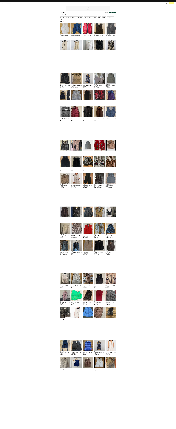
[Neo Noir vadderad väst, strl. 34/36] (111, 78)
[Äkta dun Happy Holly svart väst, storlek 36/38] (65, 312)
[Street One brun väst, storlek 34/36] (111, 161)
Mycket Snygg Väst (86, 252)
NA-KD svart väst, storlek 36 (98, 252)
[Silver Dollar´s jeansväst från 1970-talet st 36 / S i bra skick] (111, 111)
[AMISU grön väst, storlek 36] (76, 295)
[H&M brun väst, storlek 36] (65, 212)
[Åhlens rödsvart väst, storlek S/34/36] (99, 95)
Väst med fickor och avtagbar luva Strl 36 (76, 85)
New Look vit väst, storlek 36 (98, 369)
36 (60, 21)
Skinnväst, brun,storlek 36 (109, 252)
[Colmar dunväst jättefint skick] (88, 345)
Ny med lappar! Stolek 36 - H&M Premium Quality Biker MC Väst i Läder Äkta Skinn (76, 319)
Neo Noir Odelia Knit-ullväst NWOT (88, 152)
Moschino (63, 351)
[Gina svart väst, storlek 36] (111, 212)
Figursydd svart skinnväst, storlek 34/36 (65, 85)
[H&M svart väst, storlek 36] (65, 245)
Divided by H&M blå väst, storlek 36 (99, 235)
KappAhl (85, 184)
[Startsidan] (8, 3)
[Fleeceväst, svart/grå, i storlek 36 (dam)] (88, 95)
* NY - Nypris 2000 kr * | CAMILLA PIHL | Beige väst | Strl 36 (111, 352)
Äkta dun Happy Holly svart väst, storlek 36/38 (65, 319)
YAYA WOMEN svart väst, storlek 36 (76, 352)
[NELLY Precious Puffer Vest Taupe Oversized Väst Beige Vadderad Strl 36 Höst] (76, 178)
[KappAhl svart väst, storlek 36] (88, 178)
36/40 (60, 351)
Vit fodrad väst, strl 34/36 (64, 285)
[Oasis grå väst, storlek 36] (99, 78)
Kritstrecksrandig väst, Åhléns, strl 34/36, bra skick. (76, 252)
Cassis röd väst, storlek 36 (98, 302)
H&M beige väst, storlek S (64, 185)
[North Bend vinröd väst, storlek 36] (111, 95)
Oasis (96, 84)
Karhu (62, 301)
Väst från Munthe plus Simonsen (64, 152)
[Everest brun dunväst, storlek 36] (99, 111)
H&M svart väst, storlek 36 (64, 252)
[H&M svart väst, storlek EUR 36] (88, 161)
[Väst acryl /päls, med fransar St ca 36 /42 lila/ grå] (76, 145)
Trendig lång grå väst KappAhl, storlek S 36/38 (64, 118)
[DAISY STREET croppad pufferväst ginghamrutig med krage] (76, 228)
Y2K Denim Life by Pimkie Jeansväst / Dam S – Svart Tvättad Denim (111, 319)
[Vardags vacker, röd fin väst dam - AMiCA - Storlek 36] (88, 228)
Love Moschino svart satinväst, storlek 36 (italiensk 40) (64, 352)
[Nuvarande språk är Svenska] (150, 3)
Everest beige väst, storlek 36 (64, 369)
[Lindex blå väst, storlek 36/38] (88, 312)
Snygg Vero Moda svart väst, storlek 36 (110, 35)
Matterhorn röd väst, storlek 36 (87, 35)
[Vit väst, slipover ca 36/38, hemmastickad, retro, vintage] (65, 28)
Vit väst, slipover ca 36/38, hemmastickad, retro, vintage (64, 35)
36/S (60, 184)
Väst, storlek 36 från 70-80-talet (76, 118)
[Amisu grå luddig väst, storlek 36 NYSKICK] (76, 278)
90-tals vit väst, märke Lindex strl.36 (75, 102)
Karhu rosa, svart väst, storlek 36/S (65, 302)
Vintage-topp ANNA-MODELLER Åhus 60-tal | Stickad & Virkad (110, 285)
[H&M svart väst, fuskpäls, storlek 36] (65, 161)
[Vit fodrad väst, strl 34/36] (65, 278)
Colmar (86, 351)
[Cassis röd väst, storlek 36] (99, 295)
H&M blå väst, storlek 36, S (75, 369)
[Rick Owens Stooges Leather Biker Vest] (88, 362)
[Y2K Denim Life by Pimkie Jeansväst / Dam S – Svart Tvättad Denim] (111, 312)
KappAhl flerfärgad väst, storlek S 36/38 (99, 168)
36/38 (60, 34)
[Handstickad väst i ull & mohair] (99, 312)
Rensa (64, 21)
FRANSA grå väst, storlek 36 (98, 35)
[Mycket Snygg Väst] (88, 245)
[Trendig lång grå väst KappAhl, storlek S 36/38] (65, 111)
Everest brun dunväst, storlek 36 (99, 118)
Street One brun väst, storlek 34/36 (110, 168)
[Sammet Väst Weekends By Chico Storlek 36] (111, 45)
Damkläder (63, 14)
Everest (62, 368)
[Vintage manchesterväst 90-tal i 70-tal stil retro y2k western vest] (111, 145)
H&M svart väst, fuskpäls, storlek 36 (65, 168)
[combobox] (79, 3)
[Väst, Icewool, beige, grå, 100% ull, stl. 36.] (76, 45)
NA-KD (108, 234)
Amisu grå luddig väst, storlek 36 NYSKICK (76, 285)
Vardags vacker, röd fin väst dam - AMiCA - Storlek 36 (88, 235)
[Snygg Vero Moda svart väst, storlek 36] (111, 28)
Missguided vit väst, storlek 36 (64, 235)
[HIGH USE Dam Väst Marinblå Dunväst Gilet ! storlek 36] (88, 78)
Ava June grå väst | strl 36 (87, 302)
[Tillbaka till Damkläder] (60, 14)
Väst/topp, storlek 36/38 (109, 185)
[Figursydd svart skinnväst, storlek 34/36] (65, 78)
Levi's (108, 368)
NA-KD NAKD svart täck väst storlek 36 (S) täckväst (110, 235)
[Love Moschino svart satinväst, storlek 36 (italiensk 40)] (65, 345)
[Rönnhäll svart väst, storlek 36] (88, 111)
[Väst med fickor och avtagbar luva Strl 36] (76, 78)
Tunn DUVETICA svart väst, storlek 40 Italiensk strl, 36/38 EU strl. (99, 185)
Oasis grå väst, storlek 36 (98, 85)
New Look (96, 368)
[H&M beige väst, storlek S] (65, 178)
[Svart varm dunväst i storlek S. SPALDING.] (111, 295)
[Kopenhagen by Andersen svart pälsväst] (99, 45)
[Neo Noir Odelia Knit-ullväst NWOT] (88, 145)
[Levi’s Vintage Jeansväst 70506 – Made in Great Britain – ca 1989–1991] (111, 362)
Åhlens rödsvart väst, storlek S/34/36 (98, 102)
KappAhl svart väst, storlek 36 (87, 185)
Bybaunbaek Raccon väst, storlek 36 (88, 285)
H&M (73, 34)
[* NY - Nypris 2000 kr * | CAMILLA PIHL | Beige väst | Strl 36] (111, 345)
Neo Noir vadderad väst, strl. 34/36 (110, 85)
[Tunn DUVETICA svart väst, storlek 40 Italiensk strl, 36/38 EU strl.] (99, 178)
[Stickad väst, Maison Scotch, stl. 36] (65, 45)
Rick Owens (86, 368)
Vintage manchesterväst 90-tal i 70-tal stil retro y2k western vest (111, 152)
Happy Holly (109, 184)
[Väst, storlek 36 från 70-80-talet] (76, 111)
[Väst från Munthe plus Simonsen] (65, 145)
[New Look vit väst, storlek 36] (99, 362)
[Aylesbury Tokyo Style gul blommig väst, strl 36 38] (99, 212)
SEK (152, 3)
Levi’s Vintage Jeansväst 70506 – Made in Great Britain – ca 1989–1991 (111, 369)
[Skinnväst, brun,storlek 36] (111, 245)
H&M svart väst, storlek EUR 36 (87, 168)
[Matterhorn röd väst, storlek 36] (88, 28)
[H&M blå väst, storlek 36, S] (76, 362)
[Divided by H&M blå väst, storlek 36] (99, 228)
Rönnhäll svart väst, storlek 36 (87, 118)
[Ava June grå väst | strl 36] (88, 295)
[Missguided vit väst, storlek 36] (65, 228)
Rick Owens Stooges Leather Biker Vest (88, 369)
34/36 (60, 84)
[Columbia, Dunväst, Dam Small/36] (65, 95)
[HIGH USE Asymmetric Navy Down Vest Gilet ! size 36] (99, 345)
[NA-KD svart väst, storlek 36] (99, 245)
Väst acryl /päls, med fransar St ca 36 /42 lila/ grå (76, 152)
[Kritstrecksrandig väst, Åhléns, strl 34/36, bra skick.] (76, 245)
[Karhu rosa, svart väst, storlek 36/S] (65, 295)
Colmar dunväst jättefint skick (87, 352)
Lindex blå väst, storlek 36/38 (87, 319)
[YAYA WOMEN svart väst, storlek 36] (76, 345)
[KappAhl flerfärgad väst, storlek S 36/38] (99, 161)
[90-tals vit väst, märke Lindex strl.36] (76, 95)
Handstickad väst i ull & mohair (98, 319)
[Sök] (96, 3)
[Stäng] (175, 0)
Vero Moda (108, 34)
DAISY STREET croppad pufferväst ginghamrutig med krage (76, 235)
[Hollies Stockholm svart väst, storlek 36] (76, 161)
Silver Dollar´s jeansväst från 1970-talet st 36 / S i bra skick (111, 118)
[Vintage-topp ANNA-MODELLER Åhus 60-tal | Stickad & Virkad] (111, 278)
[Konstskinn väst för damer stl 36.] (76, 212)
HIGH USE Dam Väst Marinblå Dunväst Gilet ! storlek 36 (87, 85)
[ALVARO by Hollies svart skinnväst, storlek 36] (88, 212)
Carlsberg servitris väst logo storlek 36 (98, 285)
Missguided (62, 234)
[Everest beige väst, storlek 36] (65, 362)
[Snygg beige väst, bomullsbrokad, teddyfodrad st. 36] (88, 45)
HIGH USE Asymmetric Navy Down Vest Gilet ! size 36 (99, 352)
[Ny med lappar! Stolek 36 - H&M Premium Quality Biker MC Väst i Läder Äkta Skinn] (76, 312)
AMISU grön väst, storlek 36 (75, 302)
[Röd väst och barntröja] (99, 145)
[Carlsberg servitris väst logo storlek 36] (99, 278)
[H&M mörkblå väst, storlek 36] (76, 28)
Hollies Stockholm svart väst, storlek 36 (75, 168)
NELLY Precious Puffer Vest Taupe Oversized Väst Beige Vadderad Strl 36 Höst (76, 185)
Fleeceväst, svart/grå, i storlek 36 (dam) (88, 102)
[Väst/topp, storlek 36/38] (111, 178)
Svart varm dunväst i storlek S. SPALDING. (110, 302)
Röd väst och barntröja (97, 152)
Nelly (73, 184)
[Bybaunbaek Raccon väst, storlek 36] (88, 278)
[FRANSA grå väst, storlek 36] (99, 28)
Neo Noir (109, 84)
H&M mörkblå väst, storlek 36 (75, 35)
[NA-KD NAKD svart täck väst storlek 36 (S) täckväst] (111, 228)
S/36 (71, 184)
